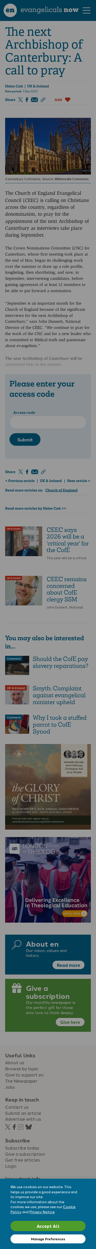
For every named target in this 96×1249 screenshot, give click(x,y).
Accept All (48, 1226)
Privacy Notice (42, 1211)
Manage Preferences (48, 1238)
